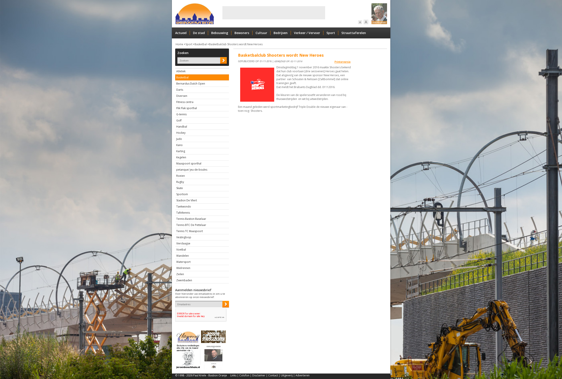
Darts (179, 90)
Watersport (183, 262)
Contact (273, 375)
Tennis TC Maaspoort (189, 231)
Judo (179, 139)
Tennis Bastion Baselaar (191, 219)
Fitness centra (184, 102)
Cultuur (261, 33)
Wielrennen (183, 268)
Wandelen (182, 256)
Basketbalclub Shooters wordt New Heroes (236, 44)
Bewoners (241, 33)
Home (179, 44)
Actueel (181, 33)
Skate (179, 188)
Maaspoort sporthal (188, 163)
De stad (199, 33)
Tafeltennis (183, 213)
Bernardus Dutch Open (190, 83)
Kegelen (181, 157)
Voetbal (181, 249)
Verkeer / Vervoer (307, 33)
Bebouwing (219, 33)
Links (233, 375)
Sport (330, 33)
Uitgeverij (287, 375)
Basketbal (201, 44)
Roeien (180, 176)
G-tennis (181, 114)
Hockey (181, 133)
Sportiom (182, 194)
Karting (180, 151)
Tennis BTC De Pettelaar (191, 225)
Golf (179, 120)
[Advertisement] (273, 12)
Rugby (180, 182)
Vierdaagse (183, 243)
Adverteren (302, 375)
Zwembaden (184, 280)
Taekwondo (183, 206)
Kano (179, 145)
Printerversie (343, 62)
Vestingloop (183, 237)
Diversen (181, 96)
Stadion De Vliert (186, 200)
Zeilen (180, 274)
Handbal (181, 126)
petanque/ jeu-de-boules (191, 169)
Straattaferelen (353, 33)
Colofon (244, 375)
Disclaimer (258, 375)
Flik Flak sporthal (186, 108)
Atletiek (181, 71)
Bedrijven (281, 33)
